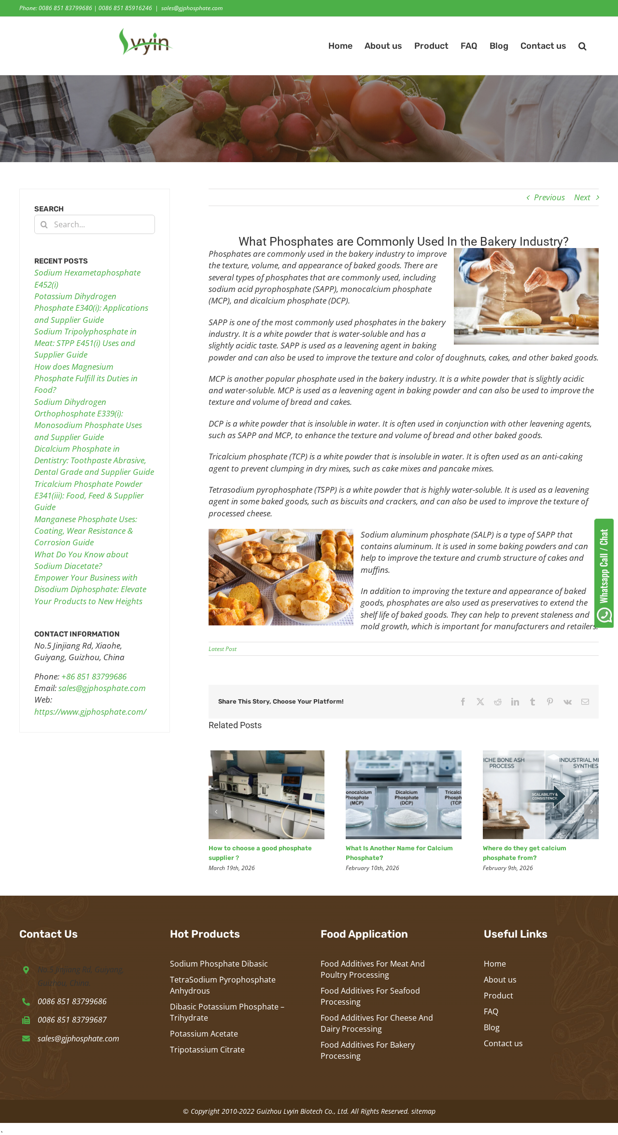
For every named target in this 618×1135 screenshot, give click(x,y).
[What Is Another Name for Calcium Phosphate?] (404, 755)
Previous (549, 197)
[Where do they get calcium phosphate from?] (541, 755)
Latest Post (223, 649)
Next (582, 197)
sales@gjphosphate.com (192, 8)
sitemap (423, 1111)
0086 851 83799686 (72, 1001)
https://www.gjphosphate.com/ (90, 711)
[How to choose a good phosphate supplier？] (266, 755)
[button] (582, 46)
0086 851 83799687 (72, 1019)
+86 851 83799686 (93, 676)
